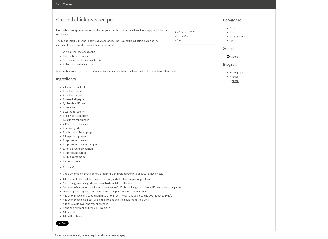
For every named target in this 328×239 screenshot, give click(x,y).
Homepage (236, 72)
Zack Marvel (64, 4)
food (179, 40)
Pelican (234, 80)
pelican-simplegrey (116, 235)
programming (238, 36)
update (234, 40)
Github (234, 56)
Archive (234, 76)
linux (233, 32)
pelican (96, 235)
